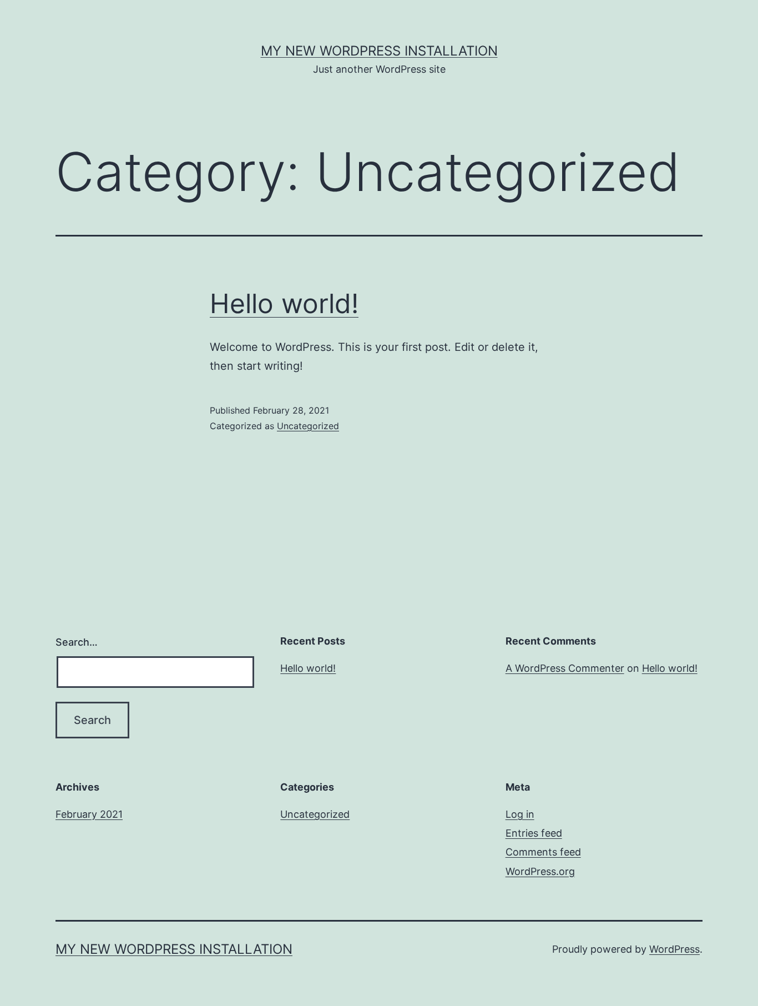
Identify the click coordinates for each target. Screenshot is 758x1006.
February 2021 (89, 814)
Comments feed (543, 852)
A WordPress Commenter (565, 668)
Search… (76, 642)
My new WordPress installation (379, 51)
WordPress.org (540, 871)
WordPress (674, 949)
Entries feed (534, 833)
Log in (520, 814)
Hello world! (284, 303)
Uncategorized (308, 425)
